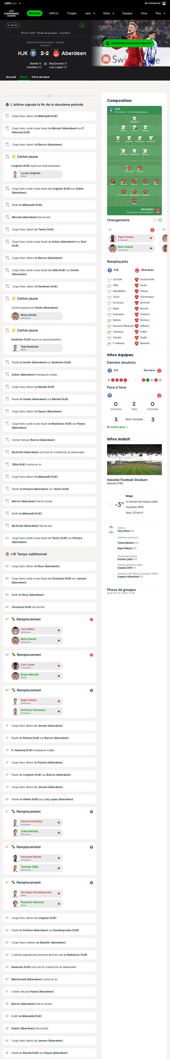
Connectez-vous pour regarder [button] (131, 43)
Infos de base (40, 77)
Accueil (11, 77)
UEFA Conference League (11, 13)
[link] (35, 13)
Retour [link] (14, 25)
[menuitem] (35, 13)
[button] (90, 13)
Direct (24, 77)
